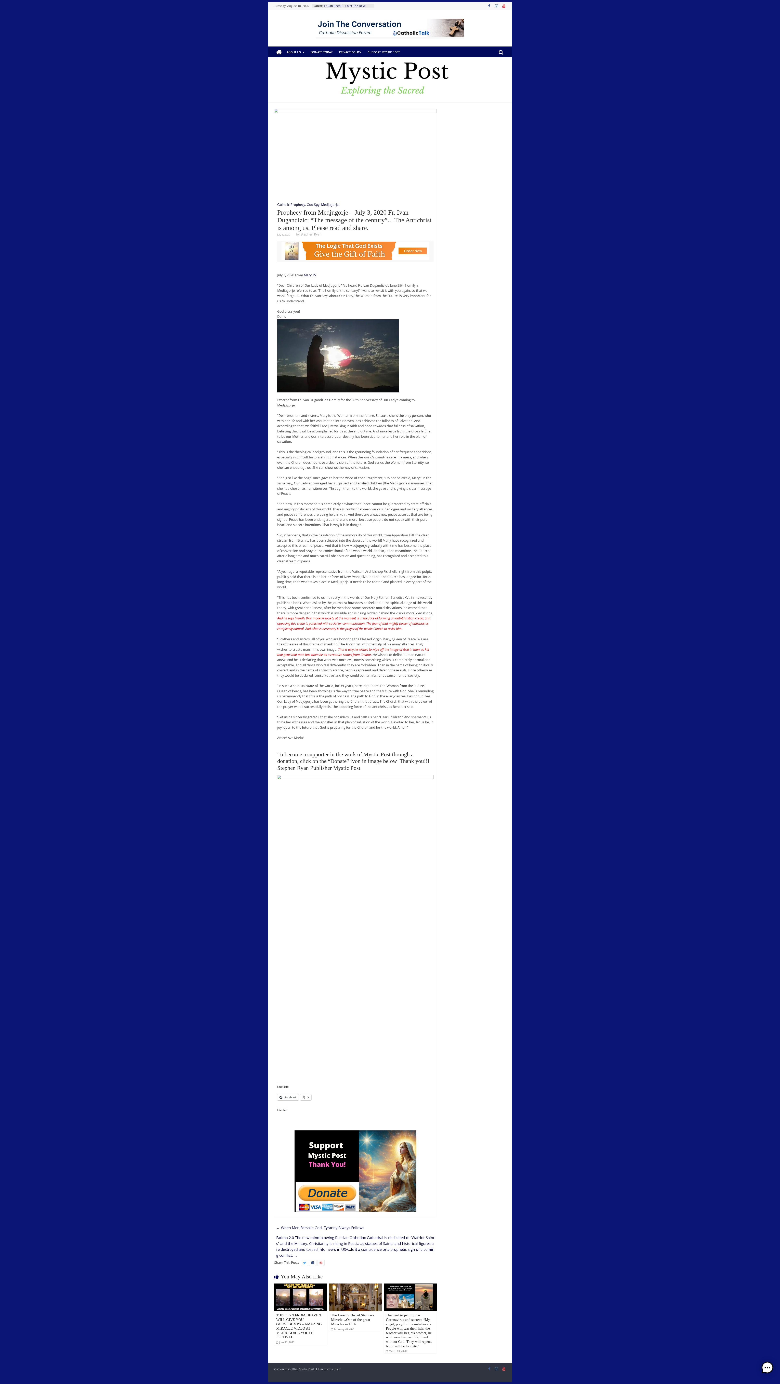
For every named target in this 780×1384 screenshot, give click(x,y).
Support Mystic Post (384, 52)
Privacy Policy (350, 52)
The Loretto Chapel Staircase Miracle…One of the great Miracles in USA (352, 1319)
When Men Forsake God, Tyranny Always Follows (320, 1227)
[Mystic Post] (279, 52)
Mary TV (310, 275)
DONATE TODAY (322, 52)
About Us (294, 52)
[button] (767, 1369)
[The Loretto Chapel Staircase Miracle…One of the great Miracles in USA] (355, 1286)
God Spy (313, 204)
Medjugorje (330, 204)
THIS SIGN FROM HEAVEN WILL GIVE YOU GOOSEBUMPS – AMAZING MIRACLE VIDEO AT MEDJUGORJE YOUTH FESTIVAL (299, 1326)
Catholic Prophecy (291, 204)
